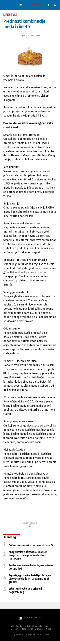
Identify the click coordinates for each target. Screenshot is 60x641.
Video (48, 629)
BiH (12, 626)
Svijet (27, 626)
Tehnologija (27, 629)
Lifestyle (15, 629)
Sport (47, 626)
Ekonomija (37, 626)
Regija (19, 626)
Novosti (20, 498)
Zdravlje (39, 629)
